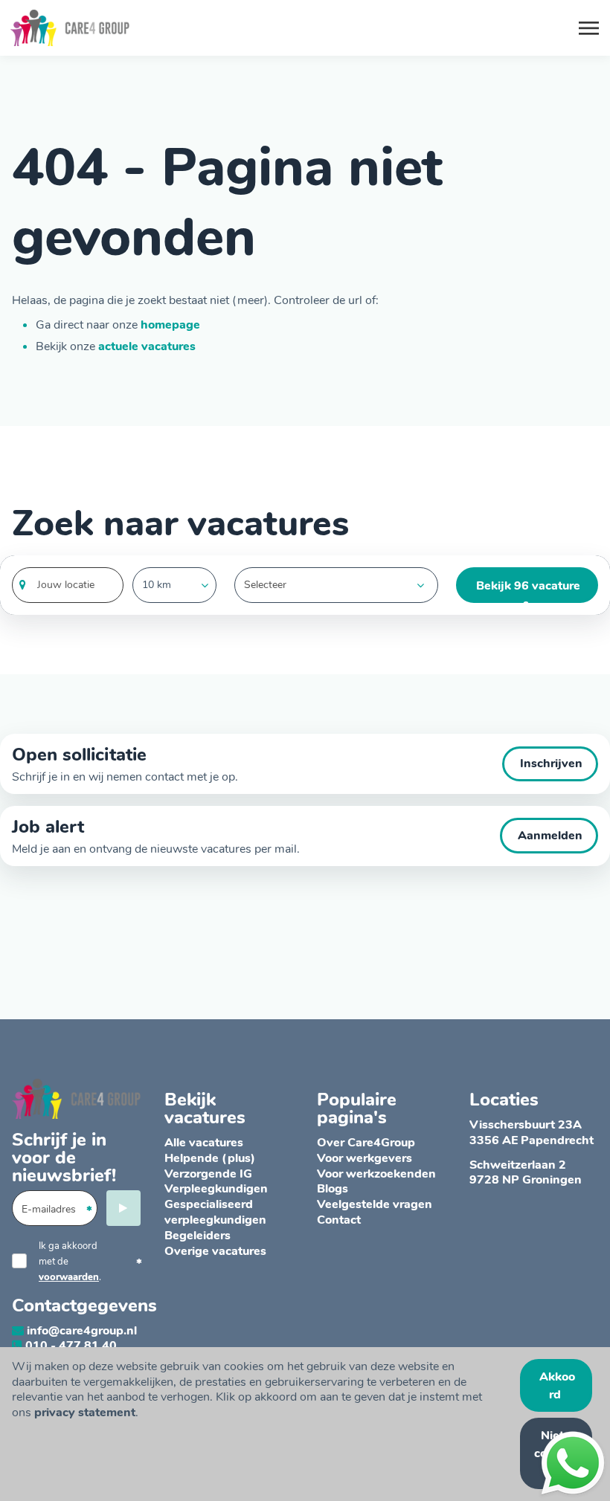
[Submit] (123, 1208)
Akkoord (557, 1386)
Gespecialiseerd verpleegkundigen (215, 1212)
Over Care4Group (366, 1142)
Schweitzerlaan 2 (517, 1165)
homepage (170, 325)
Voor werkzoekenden (376, 1174)
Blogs (332, 1189)
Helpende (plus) (209, 1158)
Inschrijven (551, 763)
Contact (339, 1220)
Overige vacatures (215, 1251)
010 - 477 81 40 (71, 1345)
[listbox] (174, 585)
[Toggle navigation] (590, 28)
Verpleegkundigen (216, 1189)
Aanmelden (550, 835)
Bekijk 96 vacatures (528, 590)
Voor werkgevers (364, 1158)
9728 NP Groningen (525, 1180)
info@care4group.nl (82, 1331)
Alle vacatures (203, 1142)
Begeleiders (197, 1235)
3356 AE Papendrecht (531, 1140)
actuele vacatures (147, 346)
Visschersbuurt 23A (525, 1125)
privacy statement (84, 1412)
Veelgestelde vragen (374, 1204)
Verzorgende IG (208, 1174)
